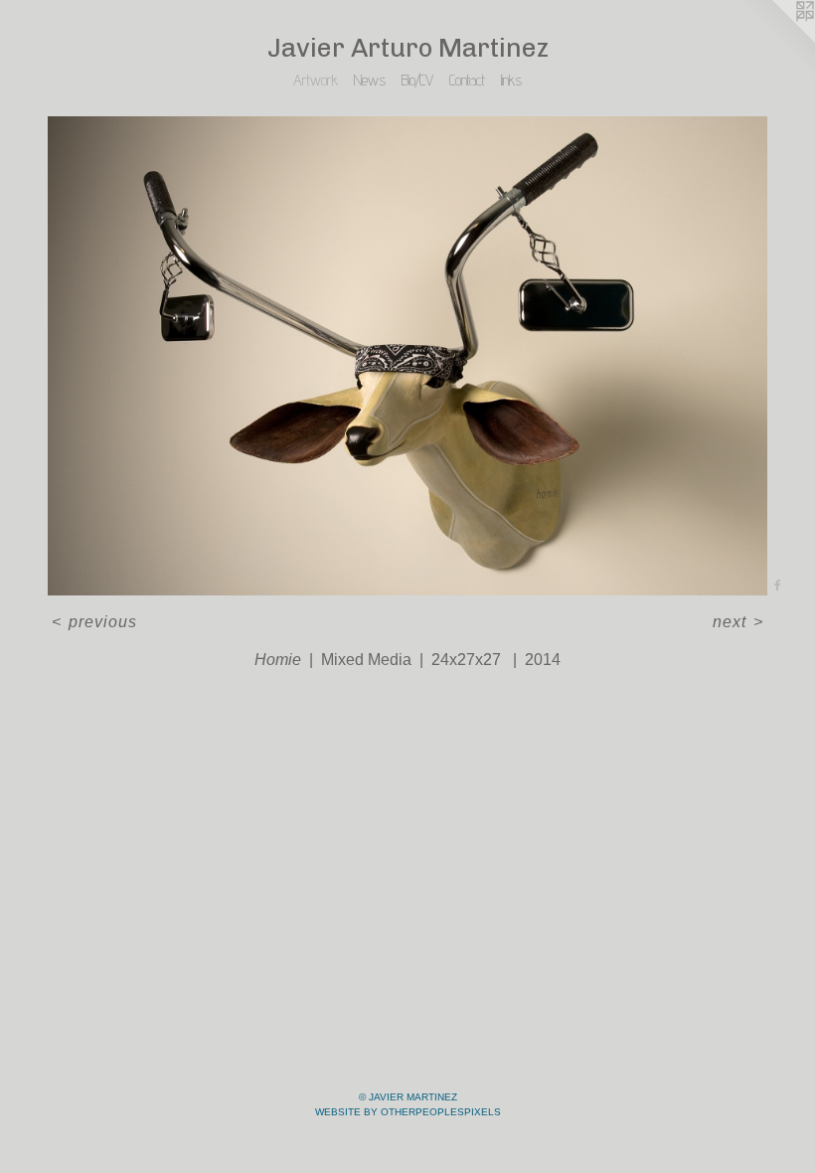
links (511, 80)
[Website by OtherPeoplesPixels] (775, 40)
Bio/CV (417, 80)
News (370, 80)
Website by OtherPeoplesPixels (408, 1111)
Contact (467, 80)
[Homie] (407, 356)
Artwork (315, 80)
